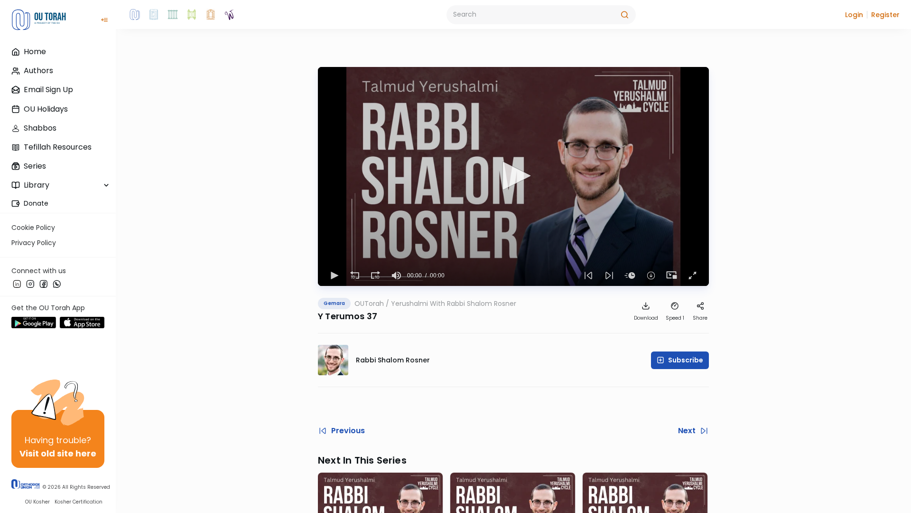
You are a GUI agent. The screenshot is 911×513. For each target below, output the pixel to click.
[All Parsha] (191, 14)
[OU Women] (229, 14)
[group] (396, 275)
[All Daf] (210, 14)
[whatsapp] (57, 283)
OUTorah (369, 303)
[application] (513, 176)
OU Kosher (37, 501)
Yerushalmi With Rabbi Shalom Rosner (453, 303)
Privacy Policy (33, 242)
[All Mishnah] (153, 14)
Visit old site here (57, 453)
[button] (854, 14)
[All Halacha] (172, 14)
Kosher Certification (78, 501)
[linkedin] (17, 283)
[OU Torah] (134, 14)
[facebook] (43, 283)
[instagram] (30, 283)
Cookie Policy (33, 227)
